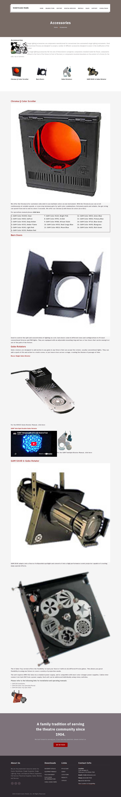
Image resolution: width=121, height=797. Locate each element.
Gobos (63, 771)
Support (94, 8)
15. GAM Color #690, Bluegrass (89, 225)
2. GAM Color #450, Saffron (22, 219)
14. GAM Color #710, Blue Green (89, 222)
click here (36, 212)
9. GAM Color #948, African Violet (57, 222)
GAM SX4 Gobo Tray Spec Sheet (21, 687)
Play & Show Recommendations (50, 778)
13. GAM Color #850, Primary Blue (90, 219)
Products (64, 777)
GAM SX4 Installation (18, 683)
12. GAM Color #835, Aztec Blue (89, 216)
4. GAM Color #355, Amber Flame (24, 225)
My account (65, 768)
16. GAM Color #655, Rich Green (89, 227)
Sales (87, 8)
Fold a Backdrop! (50, 774)
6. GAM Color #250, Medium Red (23, 230)
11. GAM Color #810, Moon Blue (56, 227)
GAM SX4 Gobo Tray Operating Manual (23, 685)
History (59, 8)
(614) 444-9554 (85, 780)
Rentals (80, 8)
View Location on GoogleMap (86, 783)
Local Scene (65, 774)
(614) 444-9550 (87, 778)
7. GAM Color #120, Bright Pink (56, 216)
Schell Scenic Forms (51, 782)
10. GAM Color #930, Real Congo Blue (58, 225)
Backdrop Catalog (50, 768)
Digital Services (70, 8)
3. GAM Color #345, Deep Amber (23, 222)
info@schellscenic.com (89, 775)
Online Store (49, 8)
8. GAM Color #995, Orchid (54, 219)
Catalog (64, 780)
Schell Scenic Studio (21, 8)
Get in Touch (60, 745)
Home (41, 8)
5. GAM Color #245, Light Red (22, 227)
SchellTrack (104, 8)
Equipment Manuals (50, 771)
